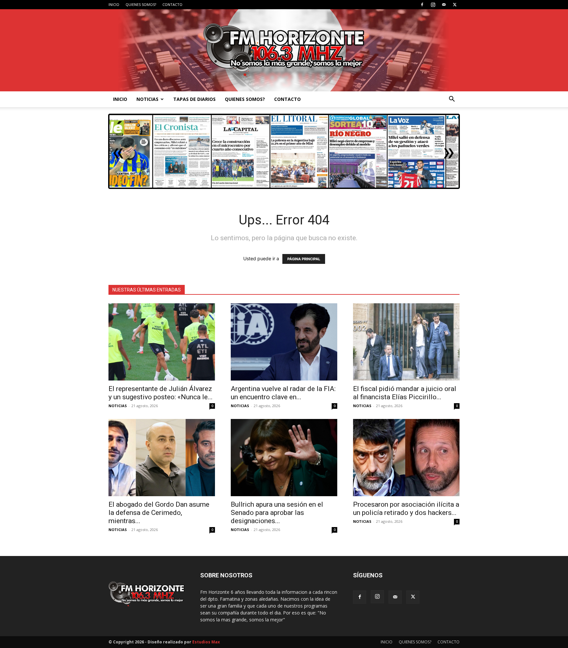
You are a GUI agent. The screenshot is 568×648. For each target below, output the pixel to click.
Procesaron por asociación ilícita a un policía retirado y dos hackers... (406, 508)
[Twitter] (455, 4)
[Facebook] (422, 4)
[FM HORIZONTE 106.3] (284, 50)
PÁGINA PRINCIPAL (303, 259)
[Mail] (444, 4)
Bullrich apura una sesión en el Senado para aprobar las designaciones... (277, 512)
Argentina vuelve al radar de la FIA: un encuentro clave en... (283, 393)
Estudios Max (206, 642)
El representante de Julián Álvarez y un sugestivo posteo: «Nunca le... (160, 393)
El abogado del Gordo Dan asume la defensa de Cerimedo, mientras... (158, 512)
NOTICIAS (147, 99)
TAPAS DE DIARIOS (194, 99)
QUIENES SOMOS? (141, 4)
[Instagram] (433, 4)
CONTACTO (172, 4)
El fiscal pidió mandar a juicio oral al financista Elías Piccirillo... (404, 393)
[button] (452, 100)
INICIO (113, 4)
